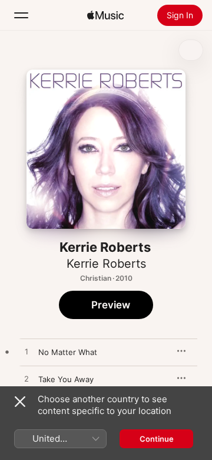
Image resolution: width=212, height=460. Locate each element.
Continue (157, 438)
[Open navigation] (21, 15)
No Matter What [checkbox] (67, 352)
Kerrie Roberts (106, 264)
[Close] (20, 401)
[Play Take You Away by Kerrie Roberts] (26, 379)
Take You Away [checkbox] (66, 379)
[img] (105, 15)
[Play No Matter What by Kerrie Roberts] (26, 352)
